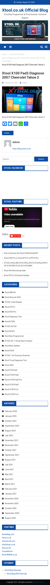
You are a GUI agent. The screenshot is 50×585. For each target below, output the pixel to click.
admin (24, 83)
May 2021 (9, 474)
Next (45, 30)
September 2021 (12, 455)
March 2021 (10, 484)
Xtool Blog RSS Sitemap (17, 574)
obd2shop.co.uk (8, 544)
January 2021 (11, 494)
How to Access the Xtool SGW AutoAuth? (21, 253)
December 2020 (11, 499)
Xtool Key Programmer (14, 336)
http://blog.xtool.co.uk (22, 149)
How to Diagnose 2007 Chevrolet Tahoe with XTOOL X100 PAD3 (9, 133)
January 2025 (11, 416)
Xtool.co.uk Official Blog (25, 10)
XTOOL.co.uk (38, 582)
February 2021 (11, 489)
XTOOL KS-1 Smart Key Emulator (18, 341)
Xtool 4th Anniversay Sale (15, 270)
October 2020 (10, 508)
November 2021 (11, 445)
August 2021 (10, 460)
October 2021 (10, 450)
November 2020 (11, 503)
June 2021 (9, 469)
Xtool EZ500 (10, 321)
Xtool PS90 (9, 351)
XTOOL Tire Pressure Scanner (17, 355)
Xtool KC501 (10, 331)
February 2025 (11, 411)
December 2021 (11, 440)
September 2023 (12, 426)
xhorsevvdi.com (8, 541)
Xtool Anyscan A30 (13, 297)
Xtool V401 (9, 365)
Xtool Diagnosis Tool (13, 317)
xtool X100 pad (11, 370)
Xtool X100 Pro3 (11, 394)
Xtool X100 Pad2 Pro (13, 380)
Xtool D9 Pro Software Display (16, 275)
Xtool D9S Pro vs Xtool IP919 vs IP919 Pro (21, 258)
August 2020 (10, 518)
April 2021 (9, 479)
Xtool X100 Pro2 (11, 389)
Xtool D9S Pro (10, 312)
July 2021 (9, 465)
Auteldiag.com (8, 534)
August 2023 (10, 431)
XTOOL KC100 (11, 326)
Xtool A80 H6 (10, 292)
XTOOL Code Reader (13, 302)
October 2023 (10, 421)
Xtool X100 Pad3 (12, 384)
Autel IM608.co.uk (9, 555)
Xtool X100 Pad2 (12, 375)
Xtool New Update (12, 346)
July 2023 (9, 435)
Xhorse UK (6, 548)
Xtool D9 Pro (10, 307)
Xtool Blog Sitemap (13, 570)
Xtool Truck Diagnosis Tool (16, 360)
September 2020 (12, 513)
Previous (5, 30)
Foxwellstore (7, 551)
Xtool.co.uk (6, 538)
